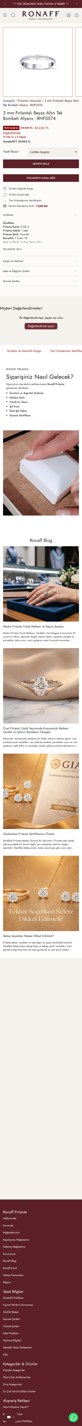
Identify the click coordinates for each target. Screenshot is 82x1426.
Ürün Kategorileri (12, 1384)
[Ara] (13, 15)
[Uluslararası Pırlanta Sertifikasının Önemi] (41, 791)
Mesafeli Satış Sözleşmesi (17, 1347)
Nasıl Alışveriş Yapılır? (16, 1407)
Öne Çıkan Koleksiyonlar (17, 1377)
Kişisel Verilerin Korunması (18, 1305)
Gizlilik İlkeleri (11, 1312)
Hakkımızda (9, 1218)
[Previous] (4, 4)
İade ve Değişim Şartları (16, 271)
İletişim (7, 1282)
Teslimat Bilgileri (12, 1340)
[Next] (77, 4)
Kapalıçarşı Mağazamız (16, 1240)
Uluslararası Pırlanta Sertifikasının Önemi (29, 834)
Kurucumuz (9, 1254)
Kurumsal (8, 1225)
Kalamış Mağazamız (14, 1247)
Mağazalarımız (11, 1232)
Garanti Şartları (11, 281)
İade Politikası (11, 1333)
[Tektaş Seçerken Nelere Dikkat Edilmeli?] (41, 893)
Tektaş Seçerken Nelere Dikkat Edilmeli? (28, 936)
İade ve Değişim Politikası (17, 1421)
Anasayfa (9, 100)
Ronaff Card (10, 1268)
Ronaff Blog (41, 540)
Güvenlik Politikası (13, 1298)
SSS (5, 1354)
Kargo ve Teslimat (13, 261)
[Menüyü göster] (5, 15)
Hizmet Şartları (11, 1326)
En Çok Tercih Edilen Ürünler (19, 1391)
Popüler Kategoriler (14, 1370)
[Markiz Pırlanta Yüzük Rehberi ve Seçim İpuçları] (41, 584)
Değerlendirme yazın (41, 326)
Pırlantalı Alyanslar (29, 100)
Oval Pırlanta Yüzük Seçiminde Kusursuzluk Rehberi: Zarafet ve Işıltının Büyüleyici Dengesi (36, 730)
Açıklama (8, 215)
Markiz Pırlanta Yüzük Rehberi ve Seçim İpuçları (33, 626)
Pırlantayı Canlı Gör (41, 178)
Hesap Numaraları (13, 1275)
